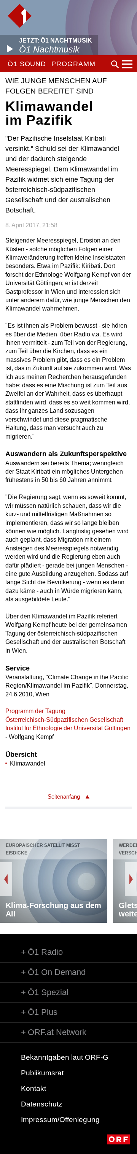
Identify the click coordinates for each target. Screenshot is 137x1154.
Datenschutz (41, 1104)
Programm (73, 64)
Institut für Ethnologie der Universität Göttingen (68, 728)
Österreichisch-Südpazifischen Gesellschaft (64, 719)
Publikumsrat (42, 1073)
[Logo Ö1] (20, 16)
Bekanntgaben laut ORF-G (64, 1057)
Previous (6, 879)
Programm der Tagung (35, 711)
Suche (115, 64)
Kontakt (33, 1088)
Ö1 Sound (27, 64)
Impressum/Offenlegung (60, 1120)
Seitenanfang (64, 796)
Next (131, 879)
